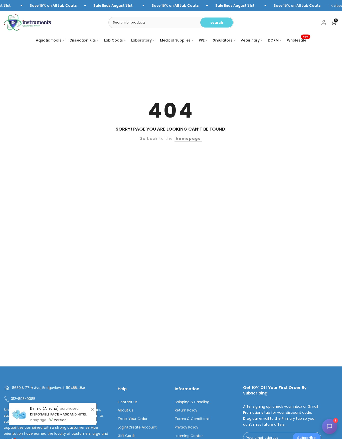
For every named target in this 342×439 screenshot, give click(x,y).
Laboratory (141, 40)
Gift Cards (126, 435)
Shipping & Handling (192, 402)
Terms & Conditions (192, 418)
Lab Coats (113, 40)
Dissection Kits (83, 40)
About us (125, 410)
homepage (188, 138)
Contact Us (127, 402)
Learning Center (189, 435)
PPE (202, 40)
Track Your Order (132, 418)
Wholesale (297, 40)
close (337, 5)
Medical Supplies (175, 40)
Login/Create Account (137, 427)
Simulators (222, 40)
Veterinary (250, 40)
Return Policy (186, 410)
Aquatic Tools (48, 40)
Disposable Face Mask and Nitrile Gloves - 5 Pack (59, 414)
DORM (273, 40)
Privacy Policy (186, 427)
